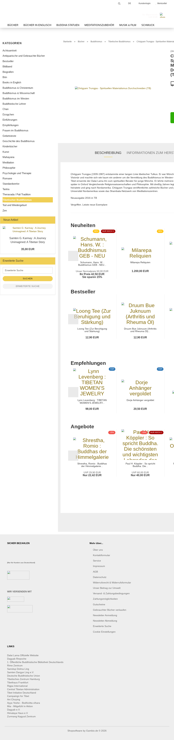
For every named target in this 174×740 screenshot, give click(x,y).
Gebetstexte (9, 135)
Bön (5, 77)
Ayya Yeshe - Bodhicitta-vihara (23, 702)
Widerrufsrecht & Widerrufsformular (112, 582)
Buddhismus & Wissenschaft (19, 93)
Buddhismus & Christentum (18, 87)
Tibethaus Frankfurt (17, 682)
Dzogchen (8, 114)
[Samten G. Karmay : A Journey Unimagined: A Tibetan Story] (28, 229)
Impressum (99, 566)
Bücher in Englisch (37, 25)
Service (97, 560)
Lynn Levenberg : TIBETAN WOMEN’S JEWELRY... (92, 401)
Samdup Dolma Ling (18, 669)
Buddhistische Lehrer (14, 103)
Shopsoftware (74, 730)
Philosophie (9, 167)
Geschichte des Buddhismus (19, 141)
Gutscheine (99, 604)
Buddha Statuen (67, 25)
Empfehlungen (11, 125)
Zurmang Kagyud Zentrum (21, 716)
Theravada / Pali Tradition (17, 194)
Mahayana (8, 157)
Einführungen (10, 119)
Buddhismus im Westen (16, 98)
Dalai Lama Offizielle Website (23, 655)
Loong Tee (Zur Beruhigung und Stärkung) (92, 330)
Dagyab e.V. (13, 709)
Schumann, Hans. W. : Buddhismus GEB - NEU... (92, 263)
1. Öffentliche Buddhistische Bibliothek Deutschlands (35, 662)
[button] (73, 256)
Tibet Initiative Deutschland (21, 692)
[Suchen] (119, 3)
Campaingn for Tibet (18, 696)
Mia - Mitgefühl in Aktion (20, 706)
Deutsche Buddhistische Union (23, 675)
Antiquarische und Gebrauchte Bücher (24, 55)
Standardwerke (11, 183)
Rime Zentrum (15, 665)
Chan (5, 109)
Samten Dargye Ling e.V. (20, 672)
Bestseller (8, 61)
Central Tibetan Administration (23, 689)
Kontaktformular (101, 555)
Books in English (12, 82)
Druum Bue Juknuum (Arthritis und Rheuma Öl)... (140, 330)
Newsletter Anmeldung (105, 615)
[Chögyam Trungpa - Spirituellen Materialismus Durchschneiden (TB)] (113, 88)
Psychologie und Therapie (17, 173)
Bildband (7, 66)
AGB (95, 571)
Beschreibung (108, 153)
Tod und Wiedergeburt (15, 205)
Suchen (28, 278)
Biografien (8, 71)
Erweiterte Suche (28, 286)
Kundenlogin (144, 3)
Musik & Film (127, 25)
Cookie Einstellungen (104, 631)
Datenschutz (99, 577)
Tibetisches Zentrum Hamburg (23, 679)
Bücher (12, 25)
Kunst (6, 151)
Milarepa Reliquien (140, 262)
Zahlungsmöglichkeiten (105, 598)
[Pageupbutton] (165, 735)
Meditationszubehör (99, 25)
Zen (5, 210)
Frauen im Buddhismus (15, 130)
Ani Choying (13, 699)
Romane (7, 178)
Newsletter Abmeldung (105, 620)
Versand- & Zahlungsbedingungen (111, 593)
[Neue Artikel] (52, 220)
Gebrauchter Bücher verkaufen (109, 609)
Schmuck (147, 25)
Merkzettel (161, 3)
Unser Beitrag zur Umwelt (106, 588)
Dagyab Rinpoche (17, 658)
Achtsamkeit (9, 50)
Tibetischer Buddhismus (17, 199)
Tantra (6, 189)
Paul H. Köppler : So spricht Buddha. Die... (140, 464)
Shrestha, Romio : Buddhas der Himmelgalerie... (92, 464)
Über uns (98, 549)
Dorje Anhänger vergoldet (140, 400)
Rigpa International (17, 686)
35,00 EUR (27, 249)
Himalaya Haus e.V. (18, 713)
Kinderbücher (10, 146)
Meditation (8, 162)
